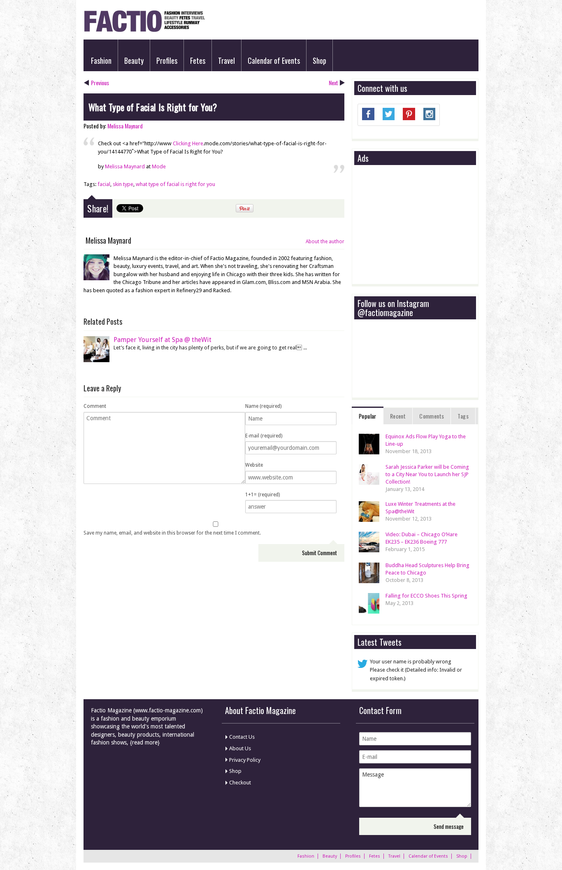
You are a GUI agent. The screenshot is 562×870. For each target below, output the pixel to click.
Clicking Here (188, 143)
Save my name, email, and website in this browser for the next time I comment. (172, 533)
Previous (100, 82)
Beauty (134, 60)
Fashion (101, 60)
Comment (95, 406)
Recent (398, 416)
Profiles (166, 60)
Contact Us (242, 737)
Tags (463, 416)
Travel (226, 60)
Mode (159, 166)
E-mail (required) (263, 436)
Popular (367, 416)
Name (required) (263, 406)
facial (104, 184)
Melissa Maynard (125, 125)
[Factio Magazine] (144, 31)
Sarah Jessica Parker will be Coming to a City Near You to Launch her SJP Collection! (427, 474)
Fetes (197, 60)
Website (254, 465)
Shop (319, 60)
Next (333, 82)
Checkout (240, 782)
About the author (325, 241)
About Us (240, 748)
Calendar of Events (274, 60)
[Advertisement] (419, 225)
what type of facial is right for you (175, 184)
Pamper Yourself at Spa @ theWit (162, 340)
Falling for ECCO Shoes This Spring (426, 596)
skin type (123, 184)
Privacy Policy (244, 760)
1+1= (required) (262, 495)
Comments (431, 416)
